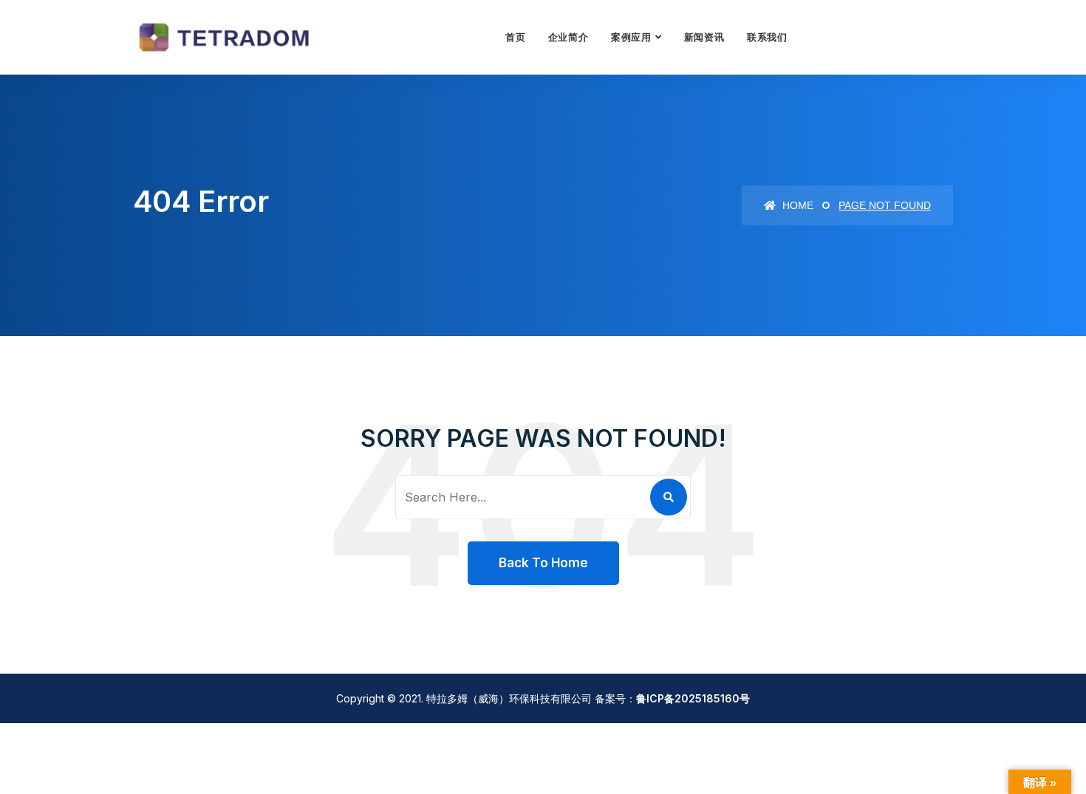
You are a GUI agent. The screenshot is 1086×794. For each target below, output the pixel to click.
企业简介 (568, 37)
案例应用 (631, 37)
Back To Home (543, 562)
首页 (515, 37)
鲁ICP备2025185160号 (693, 698)
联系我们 (767, 37)
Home (796, 205)
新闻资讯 (704, 37)
